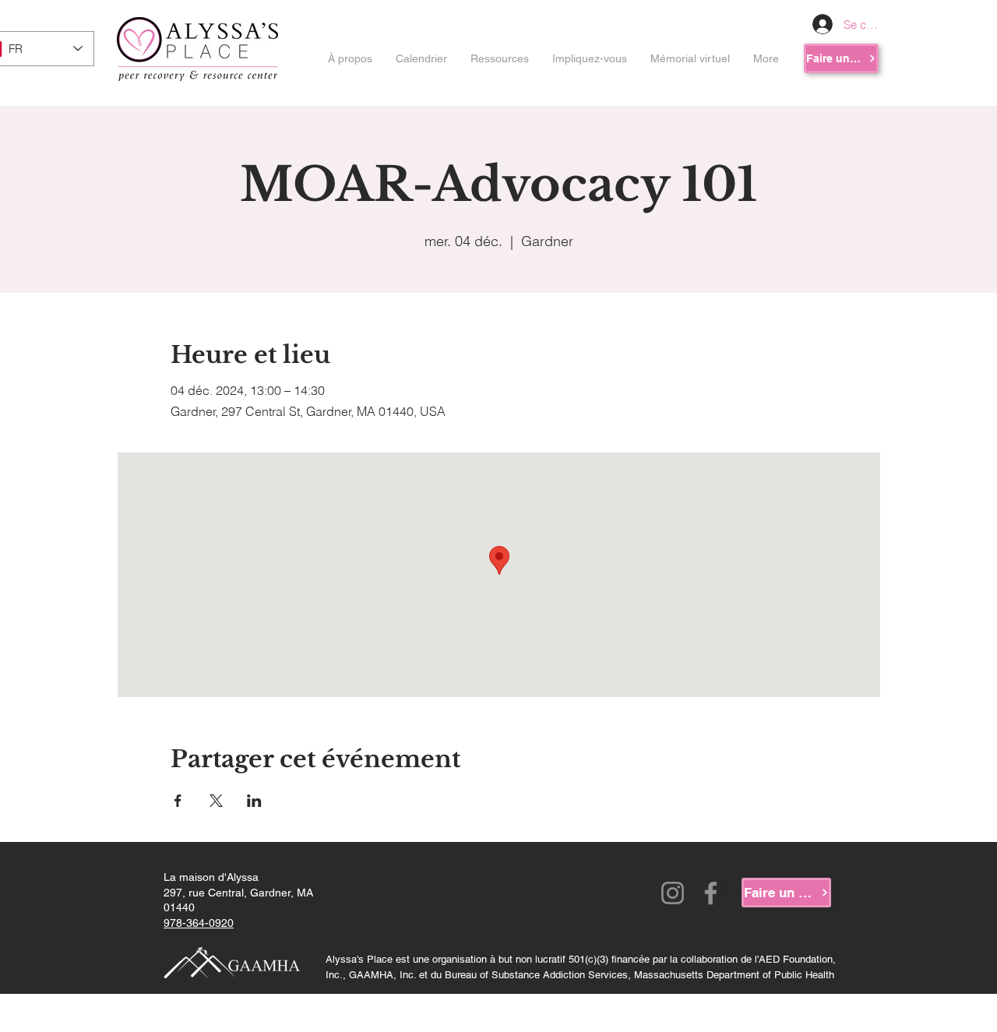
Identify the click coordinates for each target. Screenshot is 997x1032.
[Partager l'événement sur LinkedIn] (254, 800)
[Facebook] (711, 893)
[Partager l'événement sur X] (216, 800)
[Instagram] (672, 893)
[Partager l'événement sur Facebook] (178, 800)
